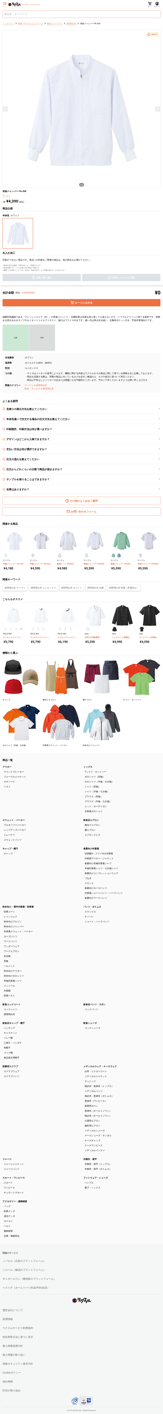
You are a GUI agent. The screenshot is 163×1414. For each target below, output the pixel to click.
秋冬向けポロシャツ (14, 976)
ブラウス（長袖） (94, 796)
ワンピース (9, 1187)
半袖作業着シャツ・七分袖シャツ (101, 868)
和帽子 (7, 1047)
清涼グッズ (9, 1216)
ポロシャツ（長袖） (95, 776)
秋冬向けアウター (13, 971)
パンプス (89, 1182)
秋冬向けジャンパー (14, 926)
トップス (87, 767)
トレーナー (9, 835)
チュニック (90, 1081)
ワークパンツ (10, 941)
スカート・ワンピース (14, 1177)
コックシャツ (10, 1009)
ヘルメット (9, 966)
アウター (7, 767)
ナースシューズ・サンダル (98, 1135)
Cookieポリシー (12, 1372)
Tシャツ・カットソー (95, 771)
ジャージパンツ (11, 1169)
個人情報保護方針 (13, 1346)
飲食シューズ (90, 1023)
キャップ (8, 853)
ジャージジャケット (14, 1164)
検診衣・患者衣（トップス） (99, 1086)
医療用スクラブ (10, 1066)
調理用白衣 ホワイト (71, 587)
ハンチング (9, 1028)
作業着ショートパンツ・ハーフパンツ (104, 893)
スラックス (90, 911)
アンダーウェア (11, 946)
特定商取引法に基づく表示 (18, 1337)
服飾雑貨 (8, 1231)
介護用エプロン (92, 1120)
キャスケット (10, 1033)
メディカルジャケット (96, 1076)
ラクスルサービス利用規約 (18, 1328)
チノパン (89, 916)
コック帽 (8, 1052)
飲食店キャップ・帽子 (14, 1023)
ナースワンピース (94, 1145)
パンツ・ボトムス (92, 906)
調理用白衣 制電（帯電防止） (124, 587)
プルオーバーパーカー (15, 825)
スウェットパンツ (13, 840)
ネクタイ (8, 1221)
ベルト (7, 1226)
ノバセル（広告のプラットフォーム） (24, 1261)
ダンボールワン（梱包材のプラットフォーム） (29, 1278)
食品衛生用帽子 (11, 1057)
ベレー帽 (8, 1038)
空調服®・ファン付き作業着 (99, 853)
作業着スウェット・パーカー (18, 931)
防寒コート (9, 911)
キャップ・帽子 (10, 848)
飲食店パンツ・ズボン (94, 1004)
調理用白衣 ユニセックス (43, 587)
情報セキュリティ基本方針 (18, 1363)
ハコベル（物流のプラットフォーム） (24, 1270)
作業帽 (7, 990)
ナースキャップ (92, 1140)
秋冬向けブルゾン (13, 921)
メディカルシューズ (95, 1130)
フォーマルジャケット (15, 776)
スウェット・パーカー (14, 820)
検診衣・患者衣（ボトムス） (99, 1096)
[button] (152, 34)
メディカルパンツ (94, 1091)
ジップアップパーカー (15, 830)
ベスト (7, 786)
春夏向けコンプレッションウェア (101, 873)
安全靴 (7, 956)
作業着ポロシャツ (94, 811)
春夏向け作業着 (91, 848)
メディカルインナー (95, 1150)
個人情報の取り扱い (14, 1354)
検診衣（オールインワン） (98, 1115)
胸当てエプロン (92, 825)
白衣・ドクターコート (96, 1071)
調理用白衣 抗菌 (95, 587)
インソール (9, 985)
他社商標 (8, 1381)
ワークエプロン (11, 951)
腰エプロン (90, 830)
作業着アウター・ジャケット (99, 858)
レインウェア (10, 916)
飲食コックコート (11, 1004)
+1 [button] (21, 629)
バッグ (7, 1206)
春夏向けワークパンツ (96, 898)
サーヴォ (29, 385)
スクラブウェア (11, 1071)
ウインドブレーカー (14, 771)
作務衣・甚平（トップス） (98, 1164)
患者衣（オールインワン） (98, 1111)
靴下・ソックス (92, 1187)
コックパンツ (91, 1009)
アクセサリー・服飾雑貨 (15, 1201)
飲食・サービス (32, 388)
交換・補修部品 (11, 1236)
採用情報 (8, 1319)
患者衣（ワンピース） (96, 1101)
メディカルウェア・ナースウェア (100, 1066)
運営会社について (13, 1310)
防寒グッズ (9, 1211)
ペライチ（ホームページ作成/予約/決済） (26, 1287)
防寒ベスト (9, 995)
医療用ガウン (91, 1106)
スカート (8, 1182)
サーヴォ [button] (6, 196)
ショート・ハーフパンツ (97, 921)
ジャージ (7, 1159)
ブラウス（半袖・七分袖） (98, 801)
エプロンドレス (92, 835)
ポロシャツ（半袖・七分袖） (99, 781)
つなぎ (88, 878)
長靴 (6, 961)
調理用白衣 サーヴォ (15, 587)
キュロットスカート (14, 1192)
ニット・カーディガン (96, 806)
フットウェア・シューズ (95, 1177)
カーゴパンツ (10, 936)
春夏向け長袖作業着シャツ (98, 863)
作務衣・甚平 (90, 1159)
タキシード (9, 781)
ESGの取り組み (12, 1390)
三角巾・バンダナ (13, 1043)
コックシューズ (92, 1028)
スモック (89, 883)
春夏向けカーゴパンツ (96, 888)
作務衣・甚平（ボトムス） (98, 1169)
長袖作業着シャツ (13, 981)
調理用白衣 (41, 385)
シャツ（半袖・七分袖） (97, 791)
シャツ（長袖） (92, 786)
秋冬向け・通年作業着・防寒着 (18, 906)
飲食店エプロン (91, 820)
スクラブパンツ (11, 1076)
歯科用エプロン (92, 1125)
